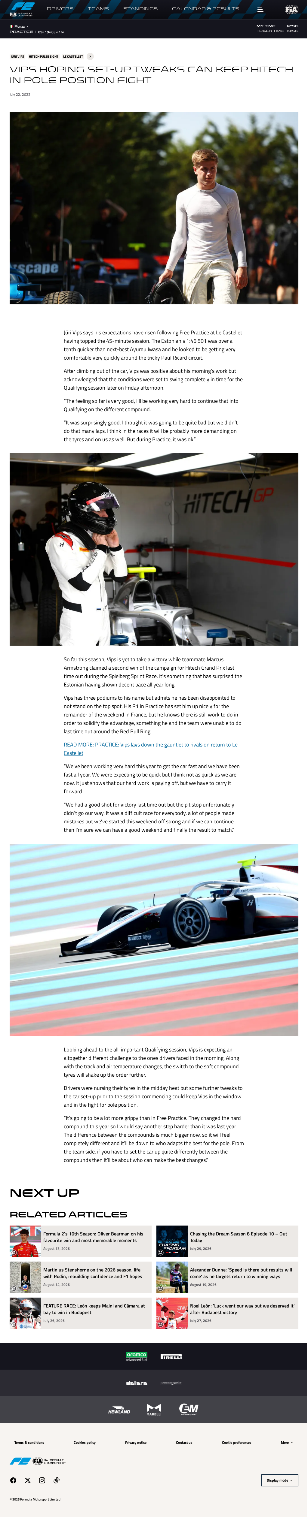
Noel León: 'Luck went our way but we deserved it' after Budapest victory (237, 1300)
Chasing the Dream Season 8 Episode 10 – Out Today (236, 1228)
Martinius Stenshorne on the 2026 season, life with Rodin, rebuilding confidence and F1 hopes (92, 1264)
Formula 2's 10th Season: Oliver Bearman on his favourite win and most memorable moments (93, 1228)
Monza (19, 26)
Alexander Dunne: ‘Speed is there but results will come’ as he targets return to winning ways (239, 1264)
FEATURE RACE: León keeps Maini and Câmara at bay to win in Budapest (94, 1300)
